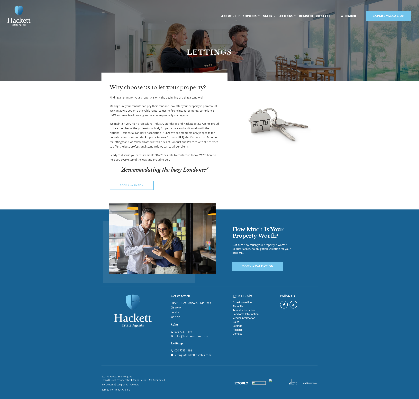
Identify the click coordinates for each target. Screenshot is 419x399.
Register (306, 16)
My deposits (108, 384)
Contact (323, 16)
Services (250, 16)
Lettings (286, 16)
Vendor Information (244, 318)
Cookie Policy (139, 380)
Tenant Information (244, 310)
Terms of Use (108, 380)
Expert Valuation (242, 302)
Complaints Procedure (128, 384)
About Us (229, 16)
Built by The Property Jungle (115, 389)
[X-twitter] (293, 304)
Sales (267, 16)
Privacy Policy (124, 380)
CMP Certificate (156, 380)
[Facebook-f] (284, 304)
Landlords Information (246, 314)
